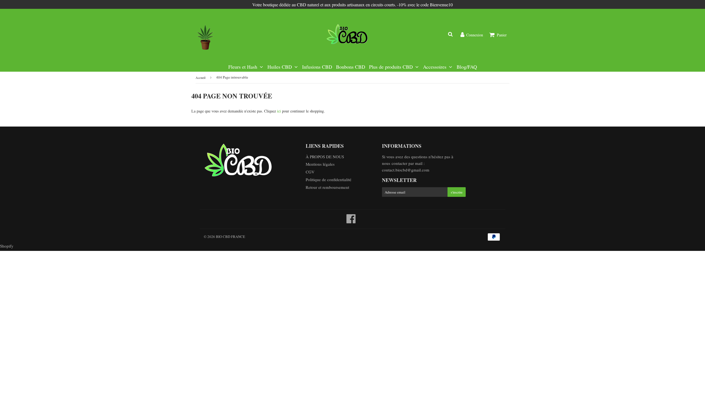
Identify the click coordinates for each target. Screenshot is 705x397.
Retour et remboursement (327, 187)
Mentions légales (320, 164)
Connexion (474, 34)
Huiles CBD (280, 66)
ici (279, 111)
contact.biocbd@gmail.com (405, 170)
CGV (310, 172)
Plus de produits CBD (391, 66)
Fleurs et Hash (243, 66)
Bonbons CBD (350, 66)
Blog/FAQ (467, 66)
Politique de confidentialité (328, 179)
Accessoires (435, 66)
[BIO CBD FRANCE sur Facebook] (351, 221)
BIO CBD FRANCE (230, 236)
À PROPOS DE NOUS (325, 156)
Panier (502, 34)
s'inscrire (456, 192)
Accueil (200, 77)
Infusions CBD (317, 66)
